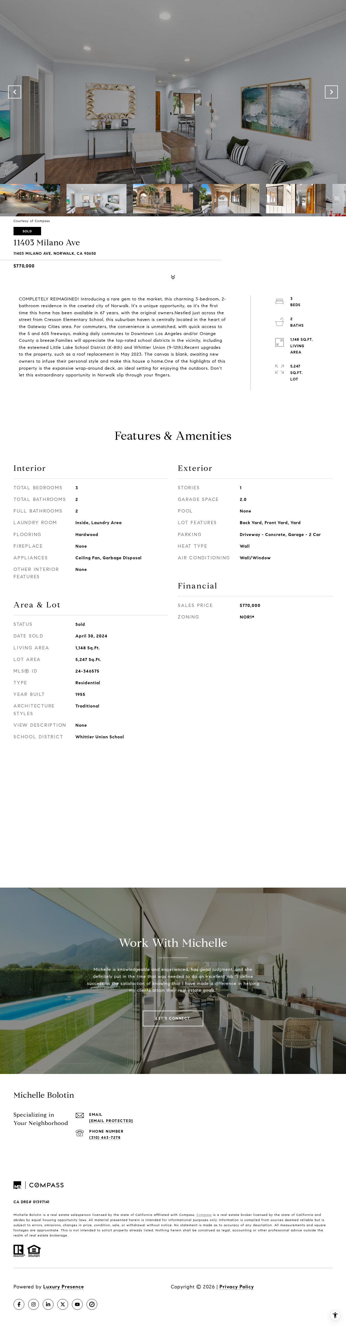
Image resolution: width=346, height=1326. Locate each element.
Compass (204, 1215)
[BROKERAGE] (91, 1304)
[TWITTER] (62, 1304)
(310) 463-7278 (105, 1137)
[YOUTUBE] (77, 1304)
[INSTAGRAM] (33, 1304)
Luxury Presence (63, 1287)
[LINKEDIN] (48, 1304)
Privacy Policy (236, 1287)
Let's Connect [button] (173, 1018)
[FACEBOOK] (19, 1304)
